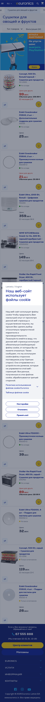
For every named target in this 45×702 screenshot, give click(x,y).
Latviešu (10, 286)
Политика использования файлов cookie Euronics (18, 386)
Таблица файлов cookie (17, 392)
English (18, 286)
